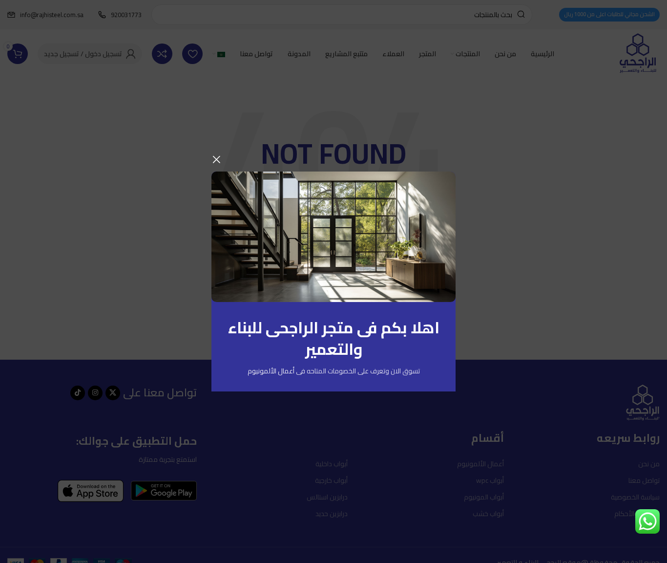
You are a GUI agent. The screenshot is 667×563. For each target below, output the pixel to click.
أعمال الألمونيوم (271, 371)
